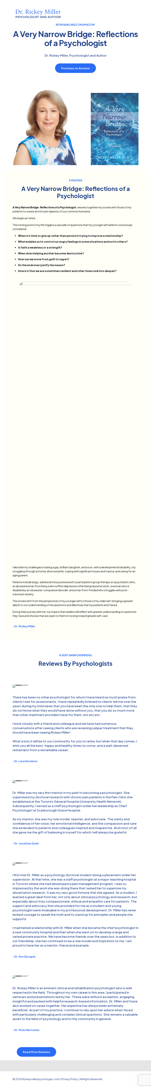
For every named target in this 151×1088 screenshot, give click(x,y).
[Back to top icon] (134, 1079)
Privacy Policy (69, 1079)
